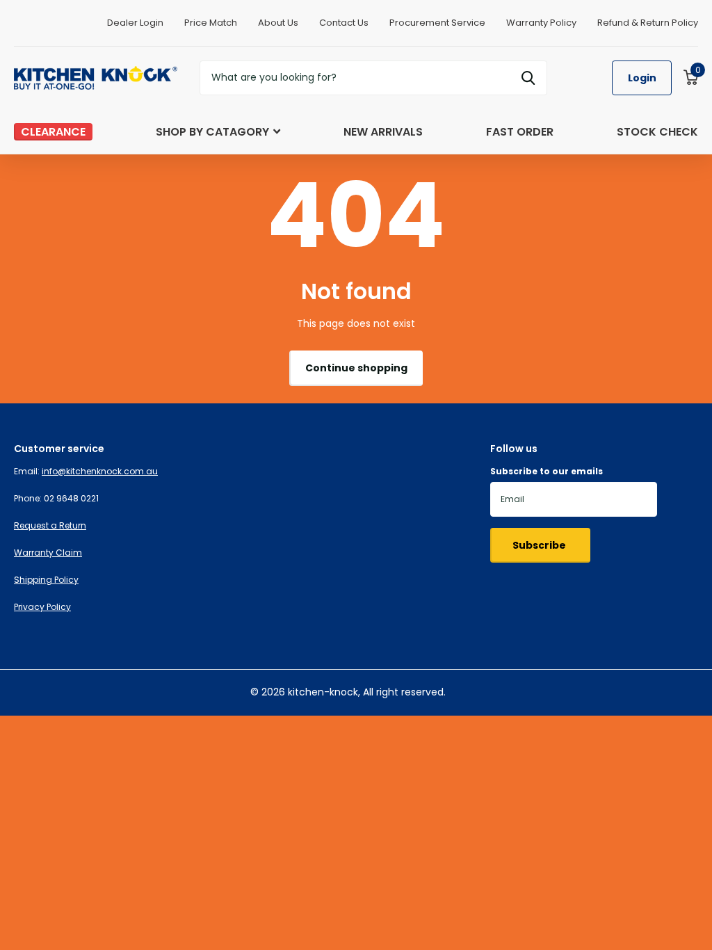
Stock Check (657, 132)
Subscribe (540, 545)
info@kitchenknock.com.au (100, 471)
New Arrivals (383, 132)
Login (642, 78)
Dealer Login (135, 22)
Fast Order (519, 132)
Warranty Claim (48, 552)
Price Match (210, 22)
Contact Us (344, 22)
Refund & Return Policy (647, 22)
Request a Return (50, 525)
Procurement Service (437, 22)
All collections (218, 146)
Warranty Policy (541, 22)
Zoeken (528, 78)
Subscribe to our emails (546, 471)
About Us (278, 22)
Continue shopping (356, 368)
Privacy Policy (42, 607)
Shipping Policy (46, 580)
